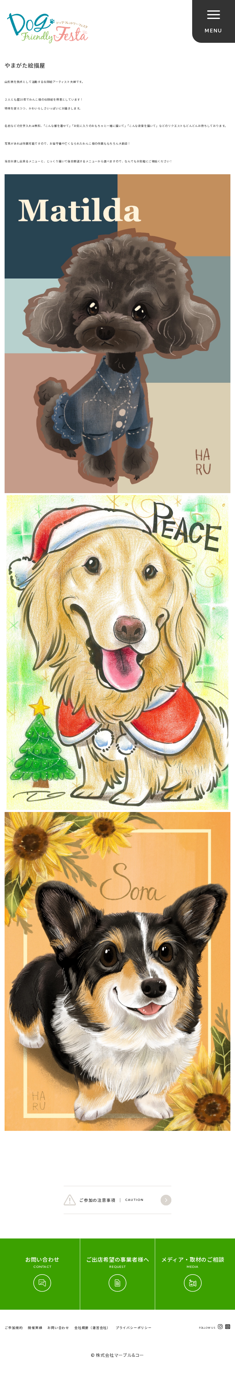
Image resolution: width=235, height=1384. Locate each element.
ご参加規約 (14, 1327)
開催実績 (35, 1327)
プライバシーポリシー (134, 1327)
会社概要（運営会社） (92, 1327)
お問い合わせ (58, 1327)
